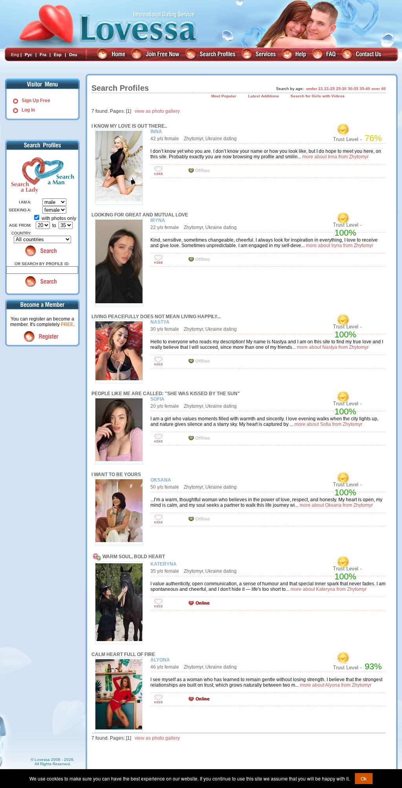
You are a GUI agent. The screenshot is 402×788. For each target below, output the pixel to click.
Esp (58, 54)
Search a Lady (23, 175)
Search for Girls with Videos (318, 96)
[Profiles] (211, 54)
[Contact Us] (363, 54)
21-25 (329, 88)
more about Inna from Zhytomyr (335, 156)
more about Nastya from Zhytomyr (333, 347)
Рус (28, 54)
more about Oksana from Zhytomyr (336, 505)
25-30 (341, 88)
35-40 (365, 88)
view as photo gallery (157, 111)
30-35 (353, 88)
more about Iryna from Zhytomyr (339, 245)
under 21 (314, 88)
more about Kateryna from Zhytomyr (329, 589)
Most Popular (223, 96)
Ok (364, 778)
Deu (73, 54)
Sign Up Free (36, 100)
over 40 (378, 88)
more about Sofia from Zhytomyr (328, 424)
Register (42, 336)
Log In (28, 110)
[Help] (295, 54)
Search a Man (58, 175)
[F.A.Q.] (325, 54)
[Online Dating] (112, 54)
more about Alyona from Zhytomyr (335, 685)
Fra (43, 54)
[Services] (259, 54)
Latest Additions (263, 96)
